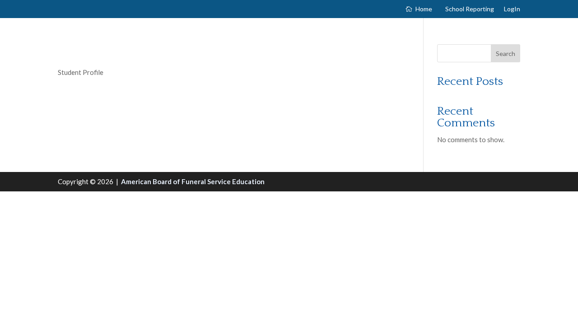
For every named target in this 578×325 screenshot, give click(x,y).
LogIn (512, 9)
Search (505, 53)
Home (423, 9)
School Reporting (469, 9)
